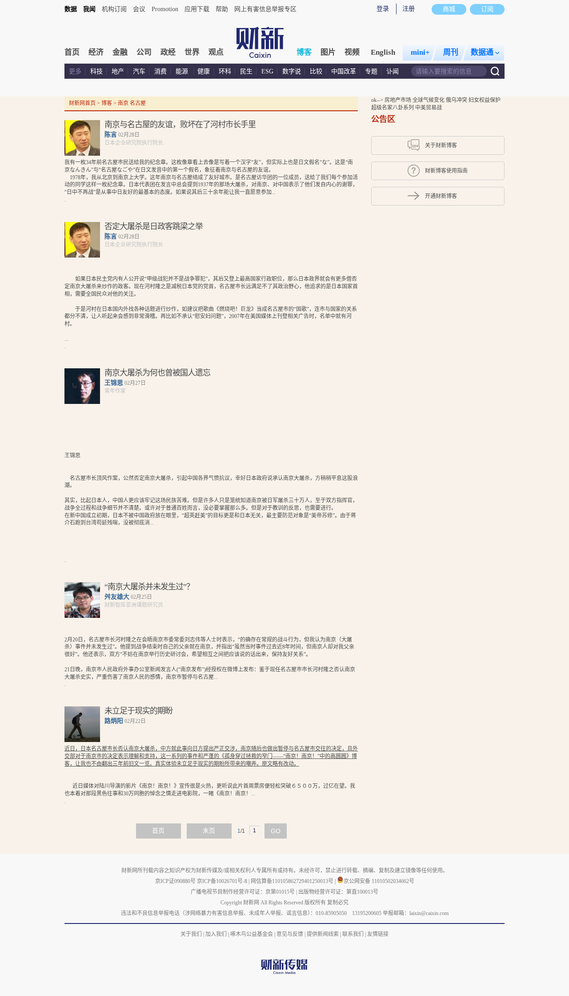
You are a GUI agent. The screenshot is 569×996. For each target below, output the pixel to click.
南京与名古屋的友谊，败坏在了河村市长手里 (180, 124)
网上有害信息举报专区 (265, 9)
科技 (96, 71)
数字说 (291, 71)
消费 (160, 71)
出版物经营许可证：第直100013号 (338, 892)
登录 (383, 8)
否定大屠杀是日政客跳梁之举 (153, 226)
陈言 (110, 134)
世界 (192, 52)
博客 (304, 52)
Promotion (165, 9)
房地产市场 (399, 100)
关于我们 (191, 934)
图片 (328, 52)
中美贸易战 (428, 108)
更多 (75, 71)
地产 (118, 71)
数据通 (482, 52)
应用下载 (196, 9)
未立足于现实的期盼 (138, 710)
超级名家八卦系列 (393, 108)
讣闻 (392, 71)
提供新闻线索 (323, 934)
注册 (408, 8)
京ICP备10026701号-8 (222, 881)
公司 (144, 52)
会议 (139, 9)
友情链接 (378, 934)
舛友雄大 (116, 596)
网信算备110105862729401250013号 (293, 881)
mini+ (420, 52)
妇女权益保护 (485, 100)
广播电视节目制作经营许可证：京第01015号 (243, 892)
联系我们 (353, 934)
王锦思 (113, 382)
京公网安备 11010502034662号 (379, 881)
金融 (120, 52)
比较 (316, 71)
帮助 (222, 9)
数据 (70, 9)
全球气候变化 (429, 100)
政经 (168, 52)
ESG (267, 71)
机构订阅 (114, 9)
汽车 (139, 71)
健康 (203, 71)
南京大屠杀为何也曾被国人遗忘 (157, 372)
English (383, 52)
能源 (183, 71)
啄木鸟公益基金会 (252, 934)
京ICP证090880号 (175, 881)
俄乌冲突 (457, 100)
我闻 (89, 9)
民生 (246, 71)
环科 (225, 71)
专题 (371, 71)
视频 (352, 52)
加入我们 (216, 934)
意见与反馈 (289, 934)
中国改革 (343, 71)
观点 (216, 52)
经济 (96, 52)
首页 (72, 52)
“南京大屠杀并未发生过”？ (149, 586)
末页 (209, 830)
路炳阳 (113, 721)
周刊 (450, 52)
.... (211, 312)
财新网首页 (82, 103)
